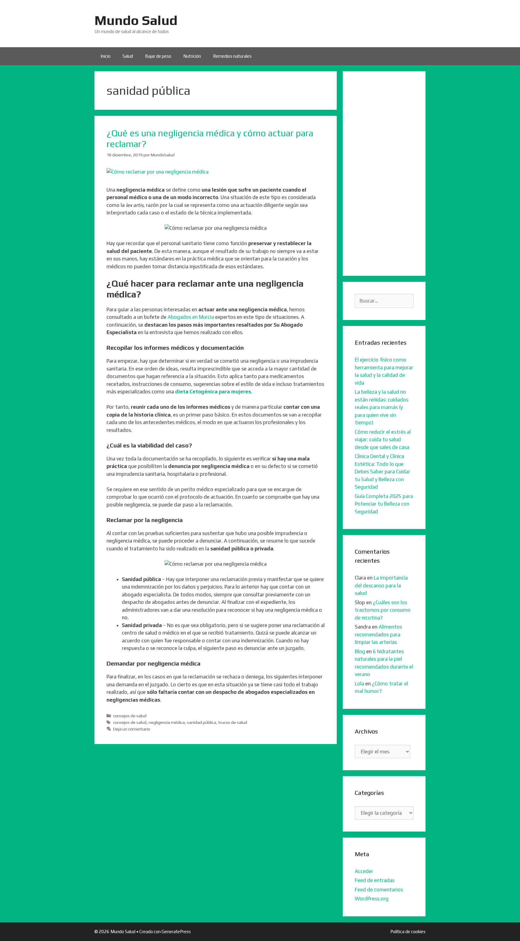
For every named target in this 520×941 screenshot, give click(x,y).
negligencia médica (167, 722)
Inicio (105, 56)
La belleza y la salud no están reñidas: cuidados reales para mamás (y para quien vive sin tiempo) (381, 407)
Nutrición (192, 56)
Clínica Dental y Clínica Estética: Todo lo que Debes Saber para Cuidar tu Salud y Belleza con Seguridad (382, 471)
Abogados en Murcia (191, 317)
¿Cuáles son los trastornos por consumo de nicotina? (382, 610)
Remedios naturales (232, 56)
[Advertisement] (384, 173)
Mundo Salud (136, 20)
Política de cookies (408, 931)
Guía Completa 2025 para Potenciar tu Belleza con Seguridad (384, 504)
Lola (359, 684)
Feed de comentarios (379, 890)
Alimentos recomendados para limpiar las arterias (378, 634)
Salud (127, 56)
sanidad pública (201, 722)
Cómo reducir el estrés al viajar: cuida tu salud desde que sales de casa (383, 439)
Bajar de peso (158, 56)
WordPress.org (371, 899)
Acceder (364, 871)
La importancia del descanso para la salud (381, 585)
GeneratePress (176, 931)
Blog (360, 651)
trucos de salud (232, 722)
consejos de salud (130, 715)
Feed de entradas (375, 880)
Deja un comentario (131, 728)
